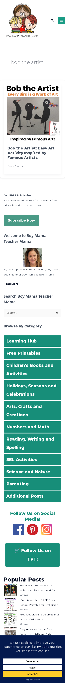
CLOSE (58, 23)
